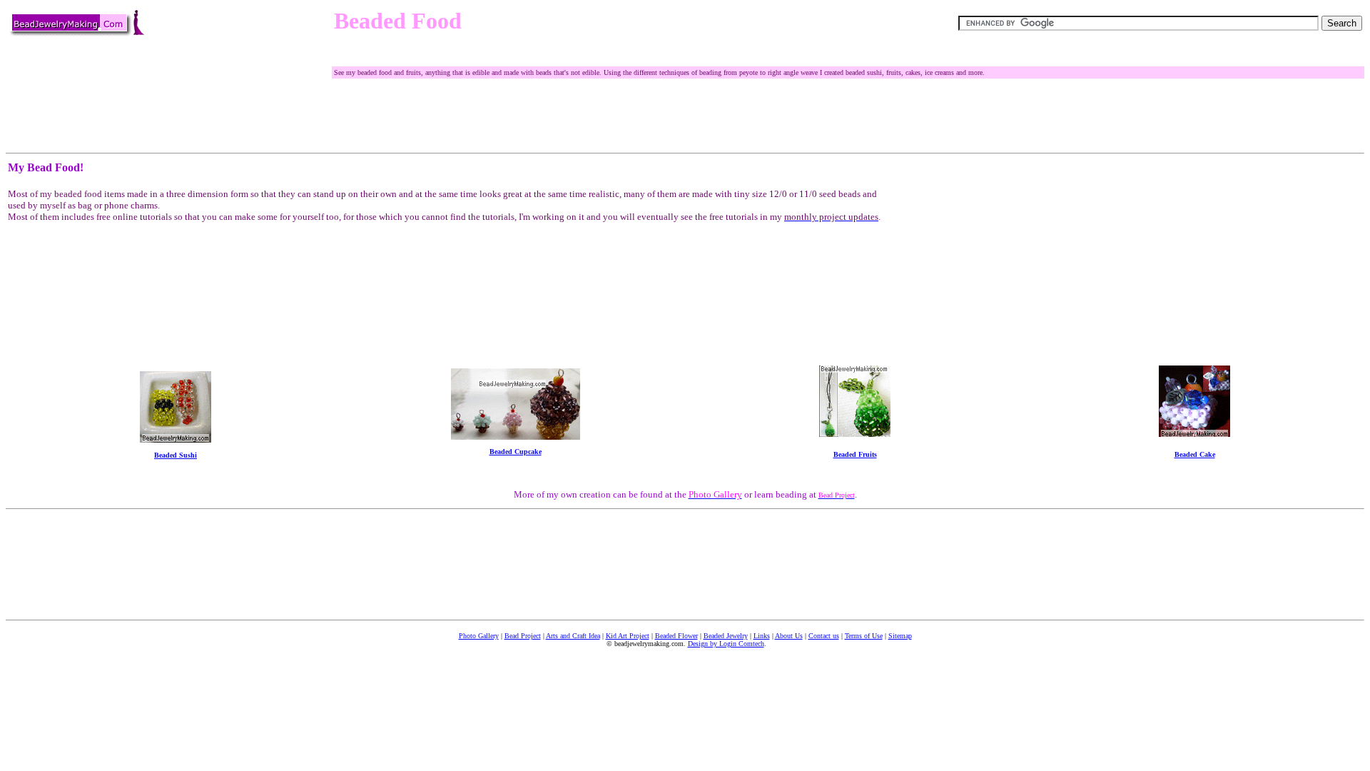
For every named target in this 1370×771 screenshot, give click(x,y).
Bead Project (522, 636)
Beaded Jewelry (726, 636)
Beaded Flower (676, 636)
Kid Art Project (627, 636)
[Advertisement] (593, 59)
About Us (789, 636)
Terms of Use (864, 636)
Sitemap (900, 636)
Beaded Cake (1194, 454)
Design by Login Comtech (726, 643)
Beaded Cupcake (515, 451)
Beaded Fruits (855, 454)
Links (762, 636)
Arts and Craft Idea (573, 636)
